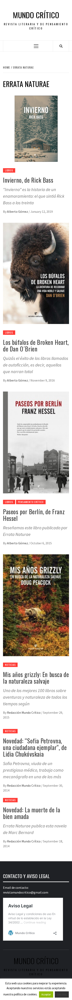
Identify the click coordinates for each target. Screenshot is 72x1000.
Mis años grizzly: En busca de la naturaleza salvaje (36, 677)
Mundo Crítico (36, 15)
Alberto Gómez (18, 212)
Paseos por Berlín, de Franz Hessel (34, 515)
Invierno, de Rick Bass (28, 179)
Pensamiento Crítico (31, 502)
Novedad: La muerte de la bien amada (31, 813)
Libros (9, 170)
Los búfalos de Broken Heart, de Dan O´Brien (36, 345)
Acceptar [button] (46, 994)
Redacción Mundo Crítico (24, 713)
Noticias (10, 664)
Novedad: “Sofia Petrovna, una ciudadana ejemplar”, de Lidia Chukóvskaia (35, 747)
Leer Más (61, 994)
